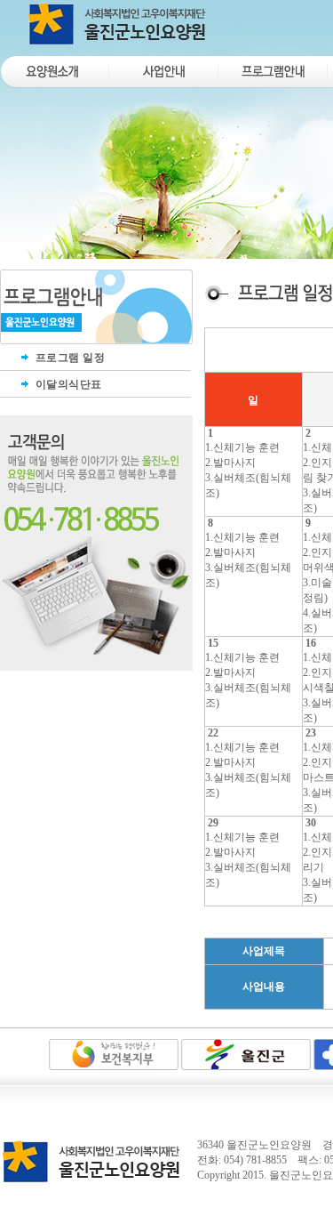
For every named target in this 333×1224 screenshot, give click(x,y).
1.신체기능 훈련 (242, 447)
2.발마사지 (230, 462)
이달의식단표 (67, 384)
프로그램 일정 (68, 357)
